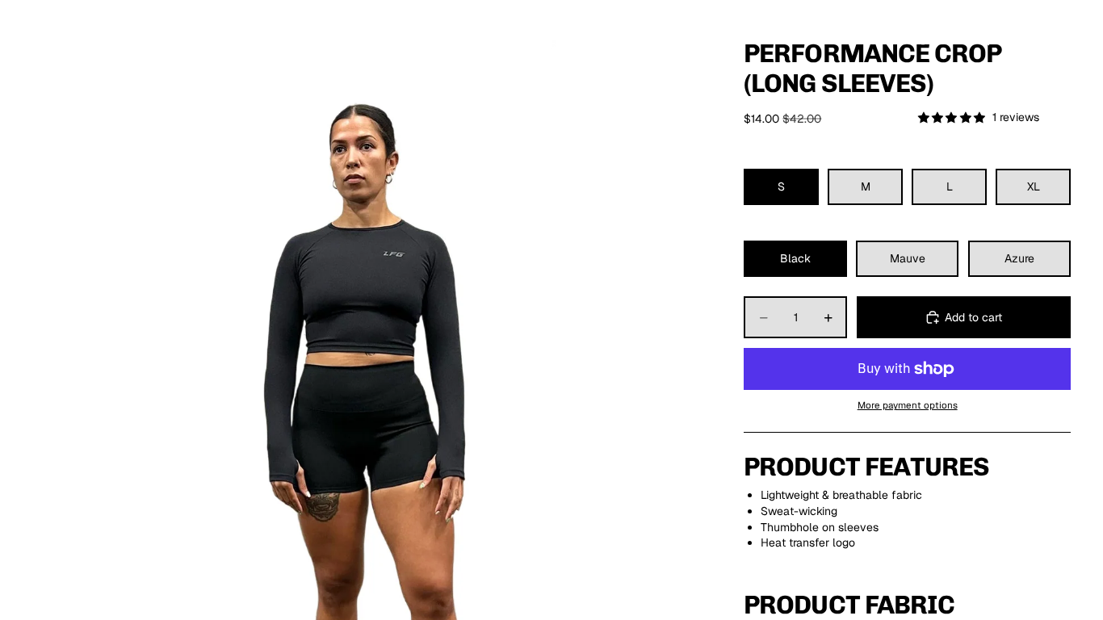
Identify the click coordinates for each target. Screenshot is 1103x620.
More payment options (908, 405)
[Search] (983, 39)
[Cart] (1053, 39)
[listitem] (436, 39)
